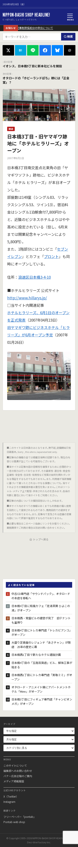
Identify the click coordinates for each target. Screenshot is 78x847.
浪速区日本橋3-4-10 (34, 277)
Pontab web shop (14, 822)
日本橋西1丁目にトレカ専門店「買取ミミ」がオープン (41, 677)
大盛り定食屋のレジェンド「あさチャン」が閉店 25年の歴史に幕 (41, 644)
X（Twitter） (10, 796)
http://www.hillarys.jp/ (27, 297)
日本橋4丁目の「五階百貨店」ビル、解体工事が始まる (41, 665)
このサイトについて (15, 765)
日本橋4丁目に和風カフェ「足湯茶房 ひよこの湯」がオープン (40, 608)
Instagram (9, 801)
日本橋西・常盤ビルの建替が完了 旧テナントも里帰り (41, 620)
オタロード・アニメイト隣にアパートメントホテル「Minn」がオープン (41, 689)
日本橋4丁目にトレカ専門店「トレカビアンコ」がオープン (41, 632)
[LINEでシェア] (33, 50)
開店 (11, 128)
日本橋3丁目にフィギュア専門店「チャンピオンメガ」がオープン (41, 701)
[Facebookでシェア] (45, 50)
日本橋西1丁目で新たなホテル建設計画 (36, 655)
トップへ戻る (41, 539)
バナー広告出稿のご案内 (17, 776)
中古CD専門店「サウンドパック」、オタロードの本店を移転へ (40, 596)
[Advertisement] (39, 425)
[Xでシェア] (8, 50)
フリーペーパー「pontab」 (19, 816)
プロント (51, 256)
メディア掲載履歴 (13, 781)
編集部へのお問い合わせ (17, 771)
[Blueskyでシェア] (57, 50)
